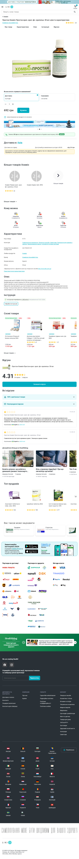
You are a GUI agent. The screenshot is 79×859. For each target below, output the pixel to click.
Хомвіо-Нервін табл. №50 (35, 185)
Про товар (8, 27)
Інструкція (45, 27)
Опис (35, 27)
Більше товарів (9, 201)
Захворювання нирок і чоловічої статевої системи (43, 244)
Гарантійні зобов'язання (47, 695)
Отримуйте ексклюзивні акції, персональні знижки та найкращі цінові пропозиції (21, 672)
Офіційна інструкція (11, 304)
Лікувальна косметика (67, 704)
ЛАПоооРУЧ (64, 722)
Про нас (24, 695)
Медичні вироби (65, 707)
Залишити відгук (39, 384)
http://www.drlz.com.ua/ (44, 268)
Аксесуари (63, 731)
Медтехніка (63, 710)
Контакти (5, 700)
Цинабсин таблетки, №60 (35, 504)
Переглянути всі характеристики (14, 271)
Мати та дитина (65, 716)
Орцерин (17, 527)
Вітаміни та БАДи (65, 701)
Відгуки (56, 27)
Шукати (75, 12)
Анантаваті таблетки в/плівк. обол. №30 (12, 505)
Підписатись (34, 678)
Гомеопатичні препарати (30, 242)
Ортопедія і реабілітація (67, 713)
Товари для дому (65, 719)
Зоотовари (63, 725)
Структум (48, 527)
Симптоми (53, 242)
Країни (24, 698)
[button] (21, 97)
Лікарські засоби (44, 242)
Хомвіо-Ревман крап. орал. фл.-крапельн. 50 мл (13, 186)
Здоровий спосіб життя (67, 728)
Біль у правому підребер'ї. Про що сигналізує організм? (49, 470)
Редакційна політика (46, 698)
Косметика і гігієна (66, 698)
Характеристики (23, 27)
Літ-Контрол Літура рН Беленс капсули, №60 (12, 337)
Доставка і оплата (8, 697)
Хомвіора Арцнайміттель (10, 23)
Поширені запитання (9, 703)
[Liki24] (7, 842)
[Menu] (2, 6)
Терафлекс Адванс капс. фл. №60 (57, 337)
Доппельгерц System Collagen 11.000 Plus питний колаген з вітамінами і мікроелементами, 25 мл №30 (35, 338)
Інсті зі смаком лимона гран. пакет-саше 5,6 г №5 (58, 505)
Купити (23, 110)
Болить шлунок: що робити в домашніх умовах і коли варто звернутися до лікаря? (14, 470)
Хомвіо (24, 253)
